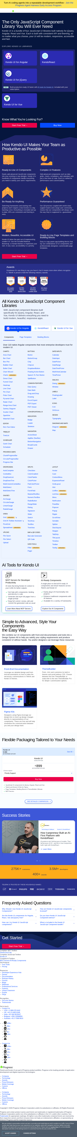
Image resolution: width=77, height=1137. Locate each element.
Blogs (4, 982)
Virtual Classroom (8, 990)
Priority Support (10, 773)
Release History (7, 978)
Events (4, 992)
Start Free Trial (19, 125)
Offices (4, 1088)
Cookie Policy (55, 1127)
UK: (12, 1012)
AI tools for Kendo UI (45, 87)
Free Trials (6, 964)
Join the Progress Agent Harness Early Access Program (44, 4)
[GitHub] (5, 1037)
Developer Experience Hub (11, 972)
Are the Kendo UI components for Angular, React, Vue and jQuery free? (17, 917)
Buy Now (57, 125)
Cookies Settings (29, 1133)
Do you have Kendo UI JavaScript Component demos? (52, 917)
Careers (5, 1086)
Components (9, 337)
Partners (5, 988)
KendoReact (43, 328)
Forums (4, 980)
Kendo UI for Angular (19, 328)
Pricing (4, 966)
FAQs (4, 994)
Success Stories (8, 1000)
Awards (4, 1080)
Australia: (13, 1018)
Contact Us (6, 1008)
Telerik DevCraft (5, 952)
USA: (12, 1010)
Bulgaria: (13, 1016)
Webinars (5, 984)
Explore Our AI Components (52, 609)
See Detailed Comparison (37, 801)
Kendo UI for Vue (65, 328)
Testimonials (6, 1002)
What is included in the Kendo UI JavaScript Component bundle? (52, 923)
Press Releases (7, 1082)
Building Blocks (43, 337)
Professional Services (10, 986)
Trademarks (4, 1116)
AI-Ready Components (18, 960)
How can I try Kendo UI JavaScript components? (15, 923)
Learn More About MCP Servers (19, 609)
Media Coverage (8, 1084)
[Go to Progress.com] (6, 1068)
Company (5, 1076)
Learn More (46, 849)
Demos (4, 974)
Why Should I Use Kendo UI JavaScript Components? (16, 910)
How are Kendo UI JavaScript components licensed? (56, 910)
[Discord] (5, 1039)
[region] (38, 1129)
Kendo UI (3, 956)
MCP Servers (5, 960)
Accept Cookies (10, 1133)
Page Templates (26, 337)
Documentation (7, 976)
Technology (6, 1078)
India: (12, 1014)
